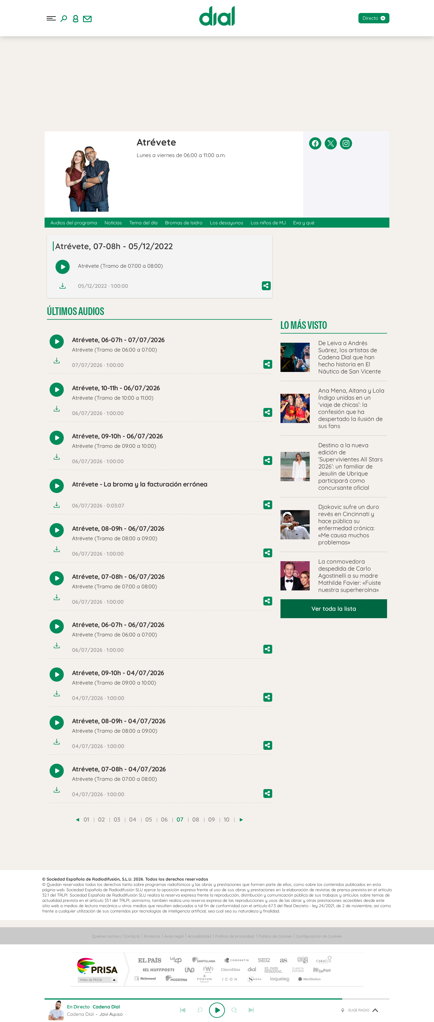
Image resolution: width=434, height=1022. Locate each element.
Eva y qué (303, 223)
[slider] (217, 999)
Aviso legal (174, 936)
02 (101, 819)
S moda (254, 978)
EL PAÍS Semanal (273, 969)
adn (300, 960)
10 (226, 819)
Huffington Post (157, 969)
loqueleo (280, 978)
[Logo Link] (217, 16)
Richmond (146, 978)
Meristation (308, 978)
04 (132, 819)
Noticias (113, 223)
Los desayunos (226, 223)
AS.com (281, 960)
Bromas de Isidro (184, 223)
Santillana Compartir (237, 960)
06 (164, 819)
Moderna (174, 978)
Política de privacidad (234, 936)
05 (148, 819)
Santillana (205, 960)
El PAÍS (149, 960)
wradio (207, 969)
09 (211, 819)
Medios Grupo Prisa (97, 979)
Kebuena (317, 969)
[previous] (77, 820)
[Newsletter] (87, 18)
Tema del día (143, 223)
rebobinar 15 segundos (200, 1010)
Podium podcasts (204, 978)
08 (195, 819)
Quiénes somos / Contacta (116, 936)
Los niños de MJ (268, 223)
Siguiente (251, 1010)
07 (180, 819)
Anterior (183, 1010)
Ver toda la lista (333, 608)
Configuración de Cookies (319, 936)
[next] (241, 820)
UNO (190, 969)
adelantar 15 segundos (234, 1010)
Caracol (322, 960)
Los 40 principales (178, 960)
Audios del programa (73, 223)
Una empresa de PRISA (97, 965)
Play (217, 1010)
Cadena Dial (252, 969)
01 (86, 819)
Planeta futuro (295, 969)
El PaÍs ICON (229, 978)
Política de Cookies (275, 936)
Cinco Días (229, 969)
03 (117, 819)
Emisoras (152, 936)
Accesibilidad (199, 936)
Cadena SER (262, 960)
